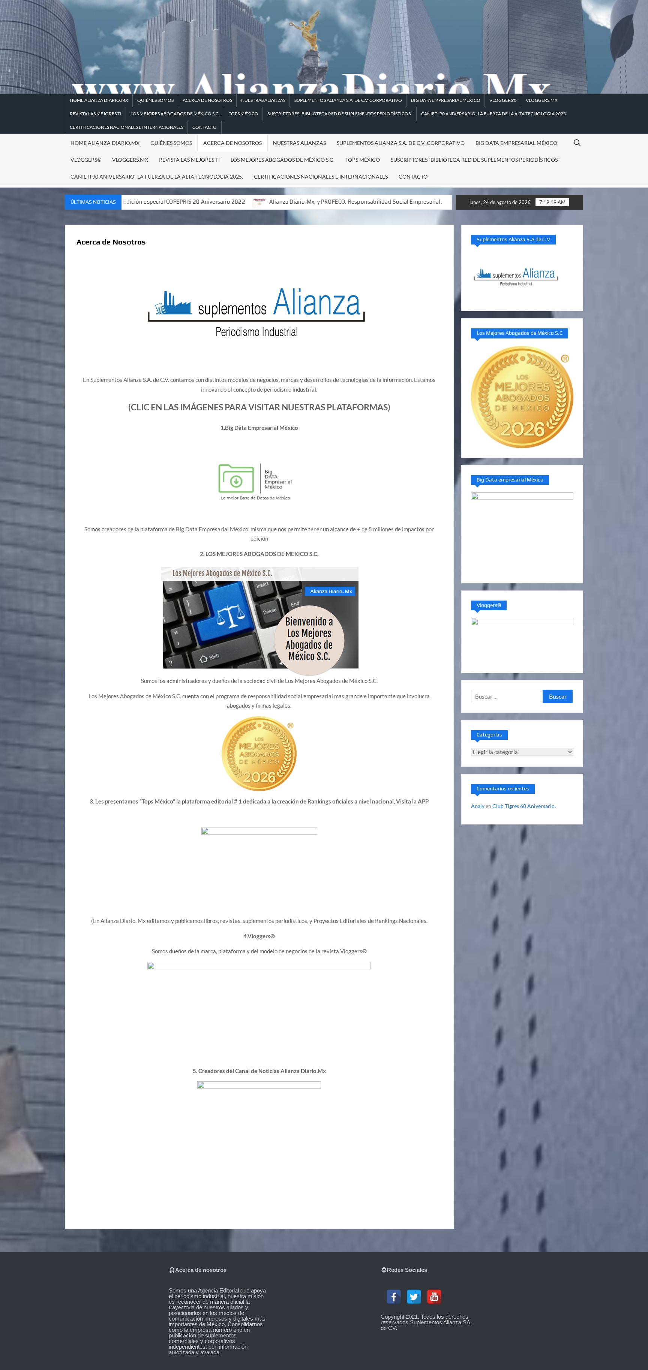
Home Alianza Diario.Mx (99, 100)
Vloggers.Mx (542, 100)
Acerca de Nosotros (207, 100)
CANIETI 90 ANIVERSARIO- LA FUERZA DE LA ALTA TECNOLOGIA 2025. (494, 113)
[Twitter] (414, 1296)
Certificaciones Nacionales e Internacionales (126, 127)
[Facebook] (393, 1296)
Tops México (243, 113)
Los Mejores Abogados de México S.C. (175, 113)
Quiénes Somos (155, 100)
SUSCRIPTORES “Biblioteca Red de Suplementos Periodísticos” (339, 113)
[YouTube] (434, 1296)
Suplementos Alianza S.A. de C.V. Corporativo (348, 100)
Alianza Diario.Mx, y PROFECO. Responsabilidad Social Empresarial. (298, 201)
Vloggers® (503, 100)
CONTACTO (204, 127)
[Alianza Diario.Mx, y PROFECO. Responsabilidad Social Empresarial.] (203, 201)
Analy (477, 806)
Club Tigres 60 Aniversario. (524, 806)
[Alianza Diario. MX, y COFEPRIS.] (400, 201)
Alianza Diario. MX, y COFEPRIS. (449, 201)
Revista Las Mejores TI (96, 113)
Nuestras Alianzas (263, 100)
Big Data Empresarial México (445, 100)
